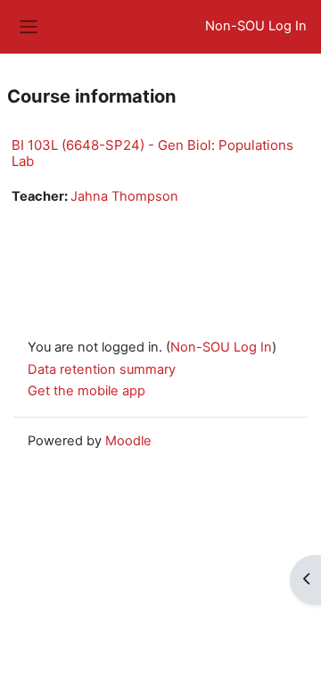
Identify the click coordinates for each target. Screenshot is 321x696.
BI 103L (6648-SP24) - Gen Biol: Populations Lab (152, 153)
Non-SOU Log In (256, 26)
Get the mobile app (86, 391)
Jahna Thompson (124, 196)
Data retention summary (102, 369)
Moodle (128, 441)
